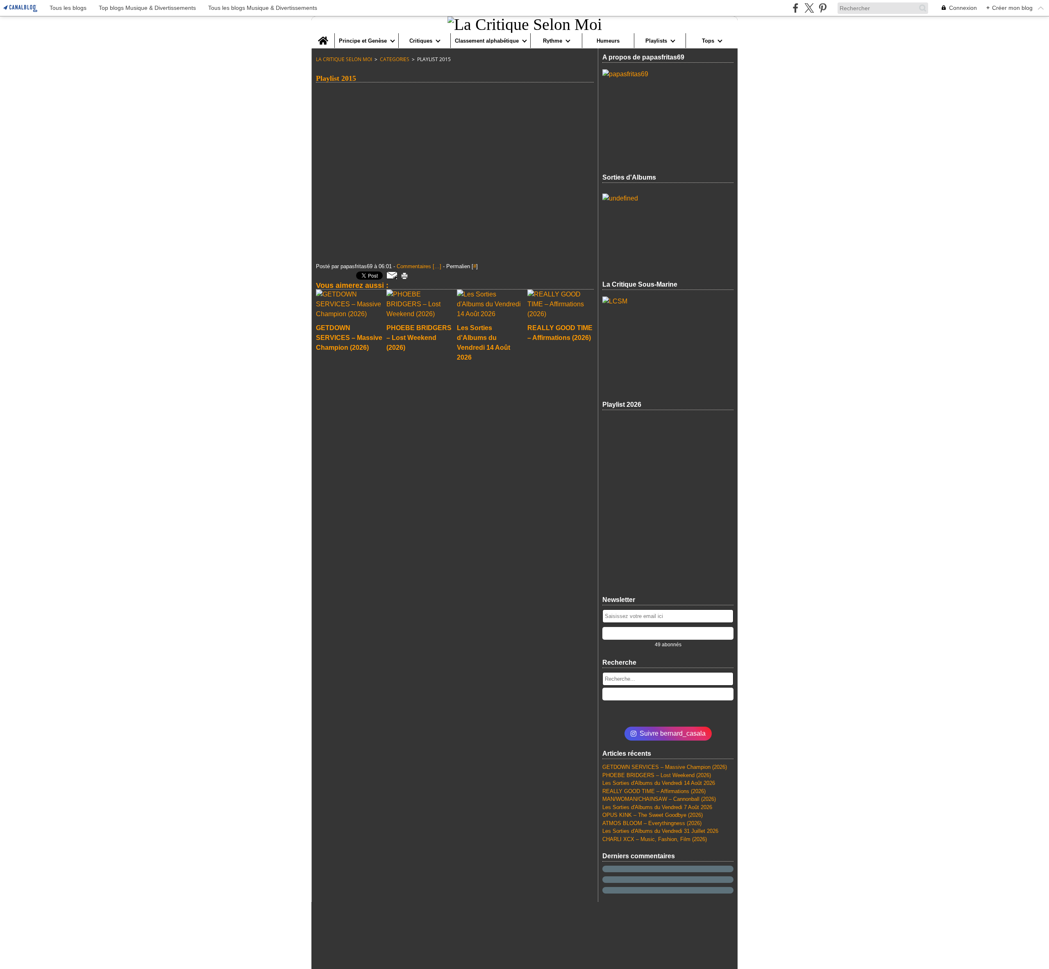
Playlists (656, 40)
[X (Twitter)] (809, 8)
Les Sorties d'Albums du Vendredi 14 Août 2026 (658, 783)
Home (322, 36)
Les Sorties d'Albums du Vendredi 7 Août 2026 (657, 807)
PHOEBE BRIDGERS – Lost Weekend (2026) (656, 775)
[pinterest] (822, 8)
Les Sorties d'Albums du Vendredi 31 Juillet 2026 (660, 831)
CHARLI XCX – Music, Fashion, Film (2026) (654, 839)
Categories (394, 59)
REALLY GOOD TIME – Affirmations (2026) (654, 791)
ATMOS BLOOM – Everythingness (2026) (652, 823)
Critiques (420, 40)
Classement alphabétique (487, 40)
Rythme (552, 40)
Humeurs (608, 40)
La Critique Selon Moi (344, 59)
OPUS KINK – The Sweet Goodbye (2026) (652, 815)
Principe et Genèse (363, 40)
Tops (708, 40)
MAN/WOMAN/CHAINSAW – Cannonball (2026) (659, 799)
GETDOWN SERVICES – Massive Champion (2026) (664, 767)
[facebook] (795, 8)
